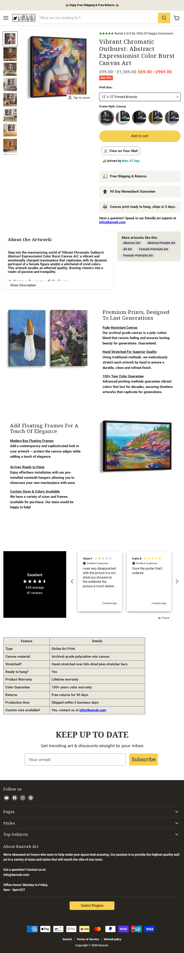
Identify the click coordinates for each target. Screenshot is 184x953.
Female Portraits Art (153, 249)
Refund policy (112, 939)
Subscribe (143, 759)
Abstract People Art (161, 243)
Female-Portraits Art (138, 255)
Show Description (23, 285)
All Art (127, 249)
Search (67, 939)
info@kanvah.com (92, 710)
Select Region (92, 905)
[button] (72, 581)
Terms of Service (88, 939)
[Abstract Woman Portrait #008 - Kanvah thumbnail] (10, 54)
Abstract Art (131, 243)
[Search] (164, 18)
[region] (124, 581)
